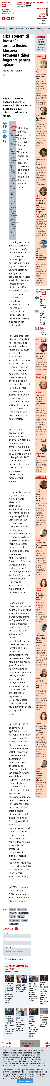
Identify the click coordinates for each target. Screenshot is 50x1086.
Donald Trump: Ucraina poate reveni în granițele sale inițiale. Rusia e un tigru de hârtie (14, 224)
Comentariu (8, 947)
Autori (36, 3)
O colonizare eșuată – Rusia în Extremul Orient (14, 156)
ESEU (39, 29)
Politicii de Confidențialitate (34, 1065)
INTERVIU (20, 29)
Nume (5, 933)
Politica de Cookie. (26, 1078)
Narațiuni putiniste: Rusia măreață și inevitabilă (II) (14, 141)
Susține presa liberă (41, 43)
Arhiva (29, 3)
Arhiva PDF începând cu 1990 (7, 4)
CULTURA (30, 29)
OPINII (10, 29)
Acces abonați (8, 14)
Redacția (44, 3)
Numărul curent (21, 4)
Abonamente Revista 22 (7, 10)
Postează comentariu (14, 959)
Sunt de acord (25, 1081)
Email (5, 940)
